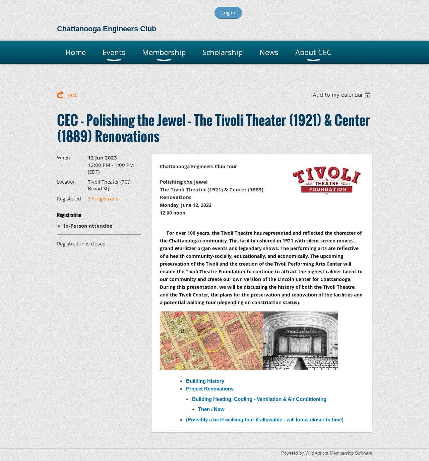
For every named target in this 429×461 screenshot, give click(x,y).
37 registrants (104, 198)
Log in (228, 12)
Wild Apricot (316, 453)
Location (66, 182)
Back (71, 95)
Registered (69, 198)
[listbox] (342, 95)
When (63, 157)
